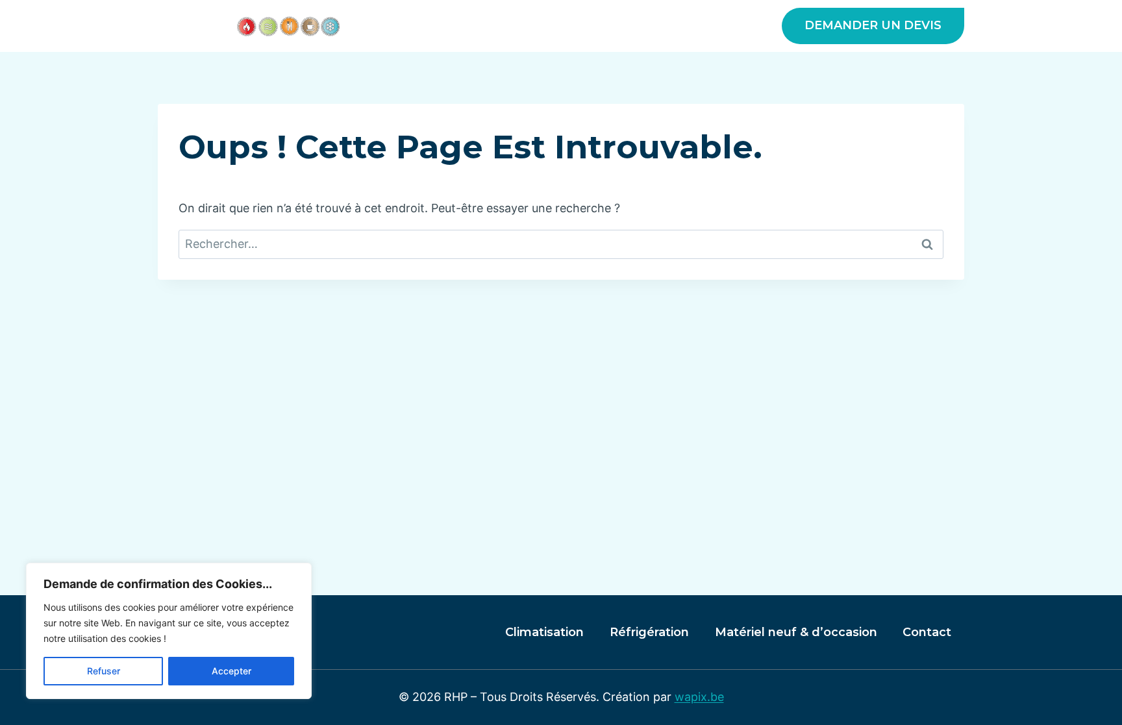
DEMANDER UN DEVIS (872, 25)
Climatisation (544, 632)
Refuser (103, 670)
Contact (927, 632)
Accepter (231, 670)
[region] (169, 631)
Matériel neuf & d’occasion (671, 26)
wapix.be (699, 697)
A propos (435, 26)
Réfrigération (649, 632)
